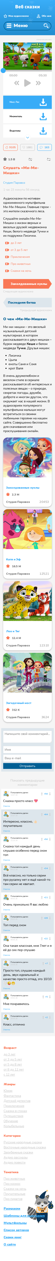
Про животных (14, 1179)
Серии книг (13, 1237)
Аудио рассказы (16, 1157)
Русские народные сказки (23, 1142)
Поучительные (14, 1194)
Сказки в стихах (15, 1111)
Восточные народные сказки (25, 1147)
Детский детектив (17, 1101)
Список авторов (16, 1230)
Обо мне (46, 16)
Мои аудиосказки (18, 16)
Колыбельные (14, 1126)
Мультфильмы (15, 1223)
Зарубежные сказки (18, 1152)
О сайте (10, 1244)
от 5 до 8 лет (13, 1064)
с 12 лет (9, 1074)
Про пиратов (13, 1199)
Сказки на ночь (15, 1189)
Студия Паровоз (14, 183)
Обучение (11, 1121)
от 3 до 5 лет (13, 1059)
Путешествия (13, 1116)
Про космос (12, 1184)
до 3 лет (9, 1054)
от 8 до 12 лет (14, 1069)
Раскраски (12, 1208)
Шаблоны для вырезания (24, 1216)
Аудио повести (14, 1162)
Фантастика (12, 1096)
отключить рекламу (44, 39)
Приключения (14, 1106)
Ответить (6, 806)
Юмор (8, 1091)
